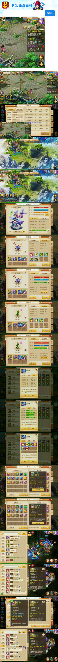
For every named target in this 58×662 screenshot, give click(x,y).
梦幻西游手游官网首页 (5, 5)
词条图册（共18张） (36, 122)
